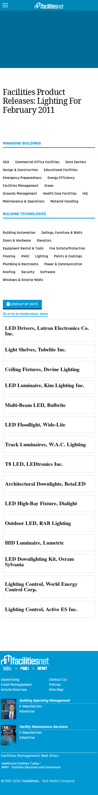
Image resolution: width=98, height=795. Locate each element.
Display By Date (24, 304)
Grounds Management (20, 193)
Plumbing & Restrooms (20, 264)
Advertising (10, 680)
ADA (6, 162)
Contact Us (58, 680)
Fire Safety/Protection (67, 248)
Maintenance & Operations (23, 201)
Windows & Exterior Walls (23, 279)
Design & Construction (20, 169)
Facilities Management (21, 185)
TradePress (30, 781)
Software (47, 272)
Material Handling (64, 201)
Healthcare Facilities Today (20, 763)
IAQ (85, 193)
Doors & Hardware (17, 240)
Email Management (16, 685)
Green (49, 185)
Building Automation (19, 232)
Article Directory (14, 690)
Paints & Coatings (68, 256)
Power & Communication (63, 264)
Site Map (56, 690)
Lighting (41, 256)
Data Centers (75, 162)
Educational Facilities (61, 169)
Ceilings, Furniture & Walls (61, 232)
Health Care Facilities (60, 193)
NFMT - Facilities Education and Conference (31, 767)
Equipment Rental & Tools (23, 248)
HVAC (25, 256)
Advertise (26, 711)
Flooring (9, 256)
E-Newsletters (30, 706)
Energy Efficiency (61, 177)
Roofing (9, 272)
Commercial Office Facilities (37, 162)
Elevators (44, 240)
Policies (55, 685)
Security (27, 272)
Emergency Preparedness (22, 177)
